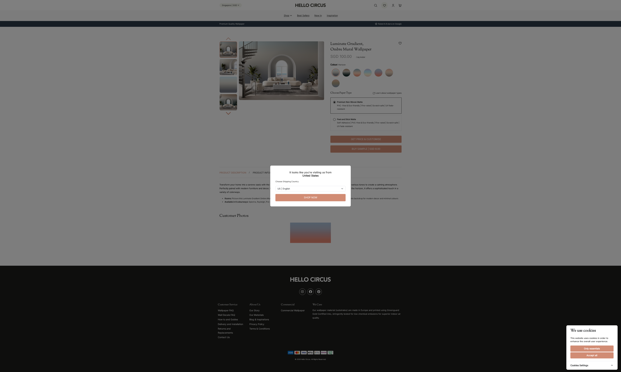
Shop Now (310, 197)
